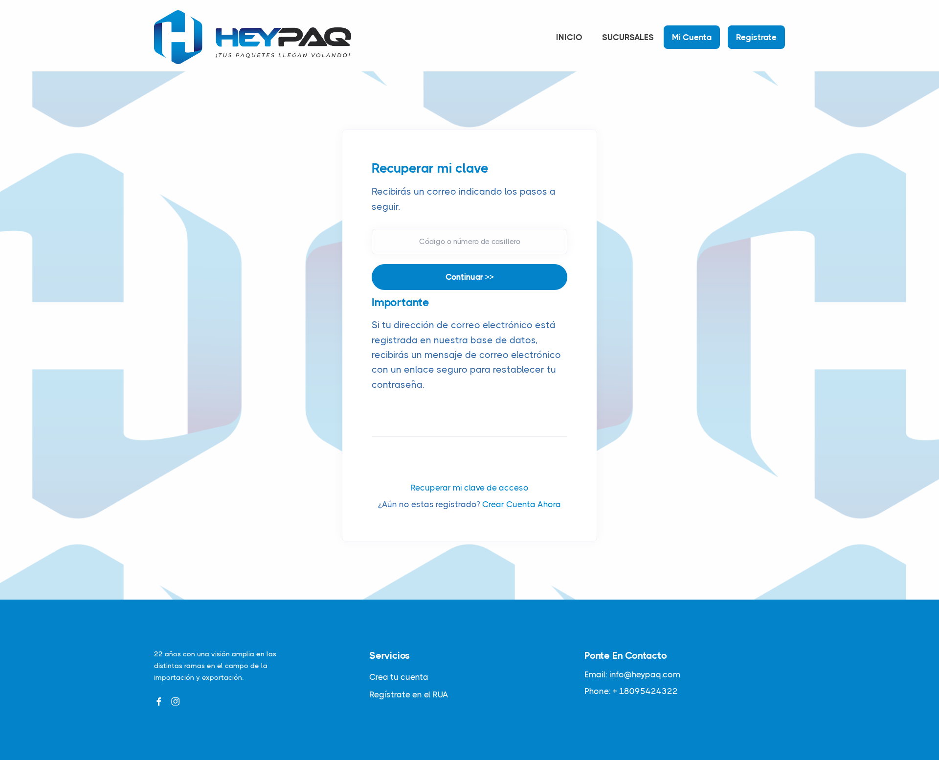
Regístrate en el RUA (408, 694)
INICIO (569, 37)
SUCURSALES (628, 37)
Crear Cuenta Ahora (521, 504)
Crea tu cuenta (398, 677)
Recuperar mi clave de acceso (469, 487)
